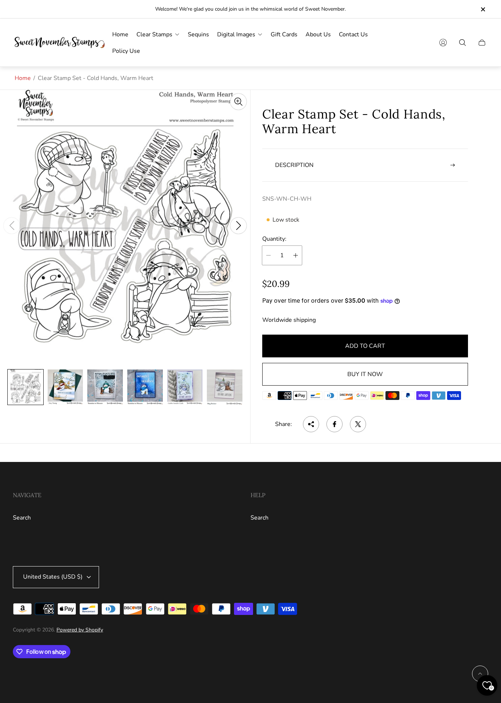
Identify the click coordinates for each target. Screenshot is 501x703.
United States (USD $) (53, 577)
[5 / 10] (185, 387)
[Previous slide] (12, 226)
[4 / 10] (145, 387)
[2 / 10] (65, 387)
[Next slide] (238, 226)
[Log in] (443, 42)
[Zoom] (238, 102)
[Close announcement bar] (482, 9)
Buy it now (365, 374)
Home (23, 78)
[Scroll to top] (480, 674)
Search (22, 518)
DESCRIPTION (294, 165)
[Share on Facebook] (334, 424)
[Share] (311, 424)
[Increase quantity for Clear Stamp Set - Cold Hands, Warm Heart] (295, 255)
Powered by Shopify (79, 629)
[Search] (462, 42)
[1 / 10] (25, 387)
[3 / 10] (105, 387)
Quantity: (274, 239)
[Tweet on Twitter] (358, 424)
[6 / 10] (224, 387)
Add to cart (365, 346)
